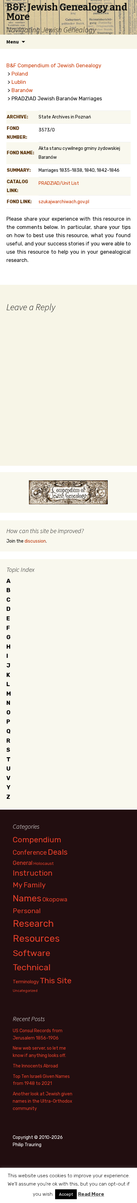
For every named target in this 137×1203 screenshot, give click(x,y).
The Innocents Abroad (35, 1066)
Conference (30, 852)
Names (27, 898)
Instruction (33, 873)
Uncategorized (25, 991)
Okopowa (54, 899)
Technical (32, 967)
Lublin (18, 82)
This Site (56, 980)
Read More (91, 1194)
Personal (27, 911)
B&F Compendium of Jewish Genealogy (53, 66)
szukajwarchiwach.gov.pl (64, 201)
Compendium (37, 839)
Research (33, 923)
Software (31, 953)
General (22, 862)
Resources (36, 938)
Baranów (22, 90)
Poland (19, 74)
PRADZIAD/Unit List (59, 183)
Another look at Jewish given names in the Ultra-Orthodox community (42, 1101)
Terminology (26, 982)
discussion (35, 541)
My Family (29, 885)
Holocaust (43, 863)
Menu (12, 41)
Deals (58, 852)
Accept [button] (66, 1194)
